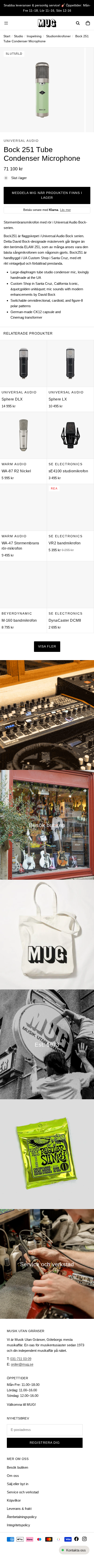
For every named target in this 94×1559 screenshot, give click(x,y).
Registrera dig (45, 1442)
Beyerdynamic (17, 613)
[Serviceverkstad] (47, 1264)
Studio (18, 36)
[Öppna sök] (78, 23)
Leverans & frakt (19, 1509)
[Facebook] (76, 1539)
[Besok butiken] (47, 825)
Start (6, 36)
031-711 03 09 (20, 1359)
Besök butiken (17, 1467)
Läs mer (65, 210)
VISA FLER (47, 646)
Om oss (13, 1476)
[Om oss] (47, 1044)
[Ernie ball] (47, 1154)
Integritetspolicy (18, 1525)
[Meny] (6, 23)
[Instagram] (84, 1539)
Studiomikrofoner (58, 36)
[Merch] (47, 934)
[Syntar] (47, 715)
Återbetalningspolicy (22, 1517)
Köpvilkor (14, 1500)
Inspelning (34, 36)
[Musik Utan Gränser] (47, 23)
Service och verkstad (23, 1492)
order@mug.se (22, 1364)
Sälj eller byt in (17, 1484)
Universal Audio (21, 140)
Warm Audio (14, 464)
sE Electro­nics (66, 464)
